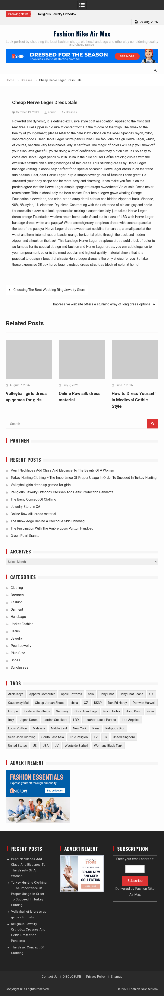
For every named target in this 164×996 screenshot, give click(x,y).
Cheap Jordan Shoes (49, 703)
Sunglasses (19, 667)
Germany (62, 711)
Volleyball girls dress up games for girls (41, 485)
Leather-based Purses (100, 720)
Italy (11, 720)
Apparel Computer (42, 694)
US (35, 746)
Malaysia (39, 728)
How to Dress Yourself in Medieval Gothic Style (134, 400)
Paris (96, 728)
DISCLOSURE (72, 977)
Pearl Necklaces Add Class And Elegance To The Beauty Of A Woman (62, 470)
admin (52, 112)
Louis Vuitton (17, 728)
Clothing (17, 588)
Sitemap (116, 977)
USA (46, 746)
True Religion (79, 737)
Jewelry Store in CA (25, 507)
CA (151, 694)
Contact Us (49, 977)
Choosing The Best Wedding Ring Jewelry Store (49, 290)
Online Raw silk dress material (33, 514)
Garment (17, 609)
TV (96, 737)
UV (57, 746)
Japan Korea (29, 720)
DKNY (98, 703)
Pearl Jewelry (21, 646)
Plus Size (18, 653)
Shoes (15, 660)
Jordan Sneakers (55, 720)
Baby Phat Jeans (131, 694)
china (74, 703)
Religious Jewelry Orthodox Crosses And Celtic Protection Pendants (62, 492)
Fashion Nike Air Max (82, 33)
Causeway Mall (18, 703)
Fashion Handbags (37, 711)
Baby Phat (107, 694)
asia (91, 694)
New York (79, 728)
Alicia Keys (15, 694)
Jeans (15, 631)
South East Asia (52, 737)
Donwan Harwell (144, 703)
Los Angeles (130, 720)
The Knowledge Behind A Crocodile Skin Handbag (48, 521)
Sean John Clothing (21, 737)
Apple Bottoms (71, 694)
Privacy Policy (95, 977)
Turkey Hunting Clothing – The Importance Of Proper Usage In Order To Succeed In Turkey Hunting (84, 478)
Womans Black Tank (108, 746)
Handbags (18, 617)
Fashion (16, 602)
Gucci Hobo (111, 711)
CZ (86, 703)
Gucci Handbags (86, 711)
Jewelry (17, 638)
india (150, 711)
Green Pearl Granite (25, 536)
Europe (13, 711)
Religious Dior (114, 728)
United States (17, 746)
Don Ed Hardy (117, 703)
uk (105, 737)
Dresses (71, 112)
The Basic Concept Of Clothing (33, 499)
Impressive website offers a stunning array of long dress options (102, 304)
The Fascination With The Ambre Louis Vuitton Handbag (52, 528)
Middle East (59, 728)
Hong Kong (133, 711)
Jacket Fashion (22, 624)
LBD (76, 720)
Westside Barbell (76, 746)
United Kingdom (124, 737)
